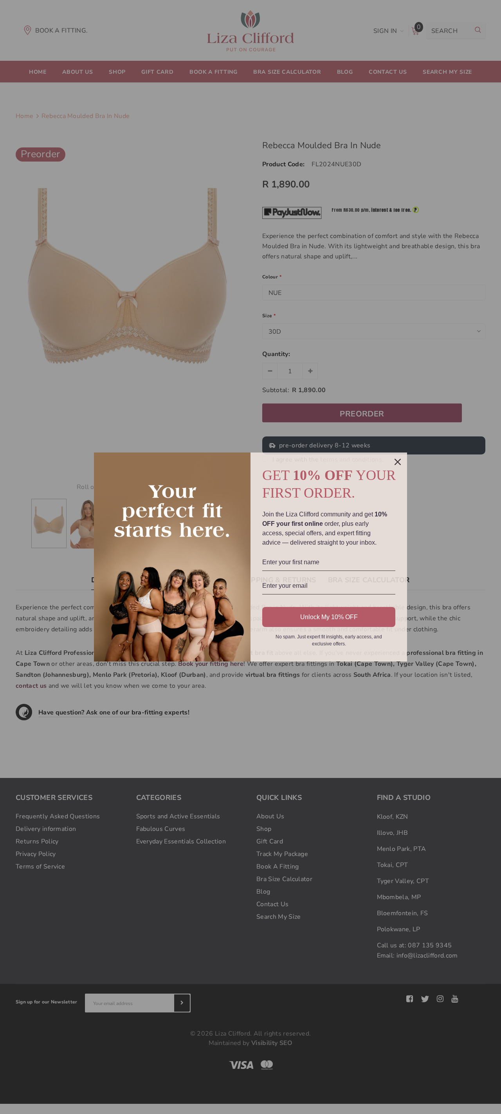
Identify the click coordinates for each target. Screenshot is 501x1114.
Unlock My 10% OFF (329, 617)
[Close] (397, 462)
